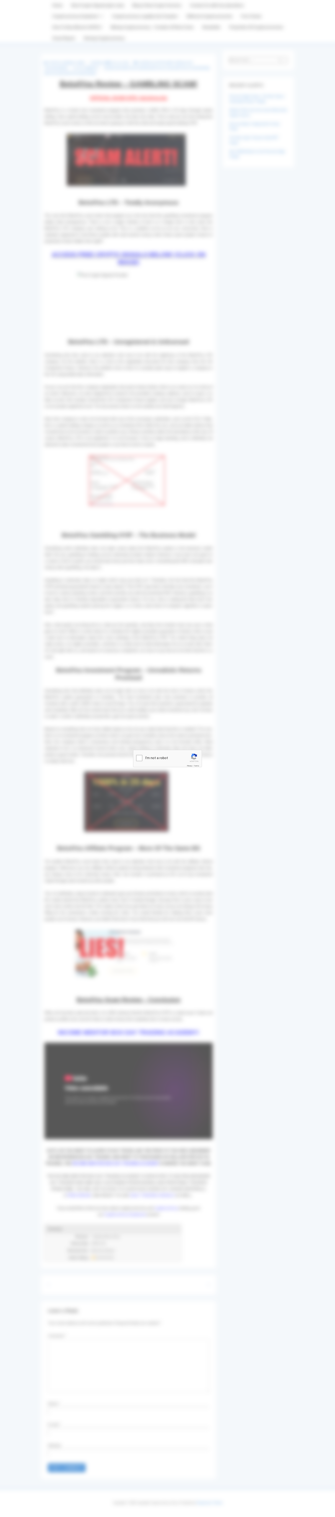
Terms (196, 766)
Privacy (189, 766)
